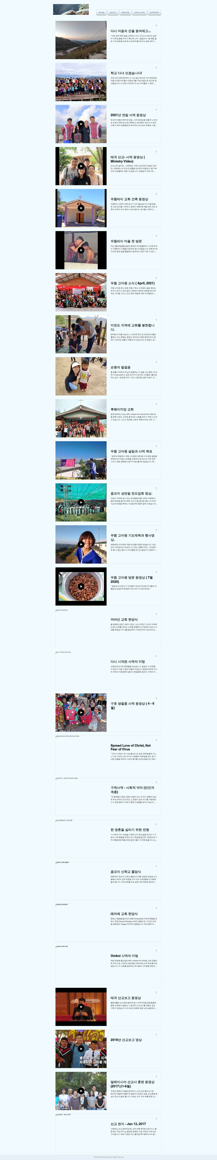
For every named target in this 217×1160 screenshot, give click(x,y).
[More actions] (157, 25)
